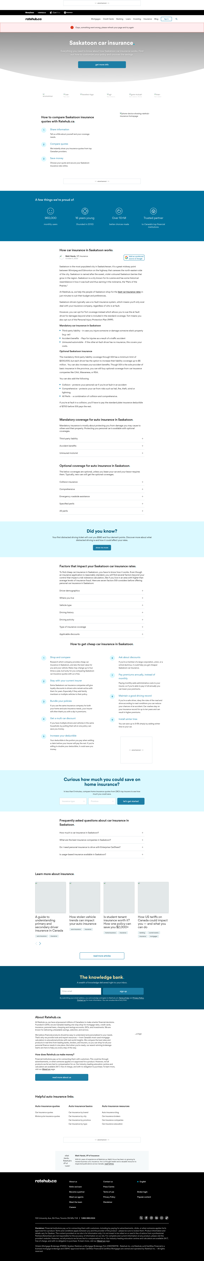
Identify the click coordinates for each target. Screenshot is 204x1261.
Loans (128, 19)
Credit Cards (108, 19)
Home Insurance (110, 933)
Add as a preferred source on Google (136, 257)
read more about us (61, 1077)
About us (46, 1069)
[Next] (40, 944)
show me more (102, 547)
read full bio (109, 1164)
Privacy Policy (138, 998)
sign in (166, 19)
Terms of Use (124, 998)
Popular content (144, 1197)
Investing (137, 19)
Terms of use (108, 1192)
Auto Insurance (41, 936)
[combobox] (73, 801)
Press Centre (108, 1187)
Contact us (81, 1000)
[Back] (36, 944)
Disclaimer (107, 1202)
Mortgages (96, 19)
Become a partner (77, 1192)
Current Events (153, 933)
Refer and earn (75, 1187)
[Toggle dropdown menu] (85, 801)
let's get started (131, 801)
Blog (156, 19)
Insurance (148, 19)
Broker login (142, 1192)
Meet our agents (76, 1197)
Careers (72, 1207)
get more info (102, 64)
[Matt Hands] (62, 257)
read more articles (102, 956)
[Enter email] (80, 991)
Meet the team (75, 1202)
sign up (123, 991)
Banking (119, 19)
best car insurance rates (129, 292)
